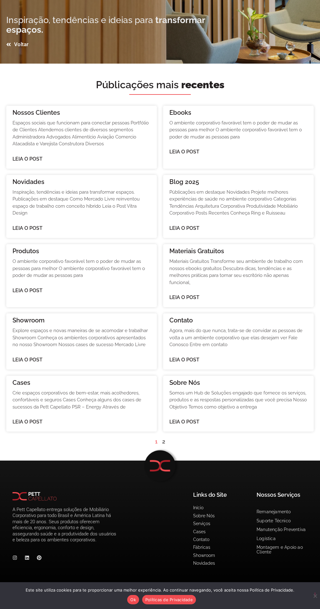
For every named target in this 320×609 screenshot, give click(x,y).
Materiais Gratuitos (196, 251)
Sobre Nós (184, 382)
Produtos (25, 251)
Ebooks (180, 112)
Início (198, 507)
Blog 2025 (184, 182)
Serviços (201, 523)
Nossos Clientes (36, 112)
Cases (21, 382)
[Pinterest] (39, 557)
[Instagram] (14, 557)
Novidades (28, 182)
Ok (133, 599)
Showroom (28, 320)
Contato (181, 320)
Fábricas (201, 547)
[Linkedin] (27, 557)
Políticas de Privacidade (169, 599)
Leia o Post (27, 159)
